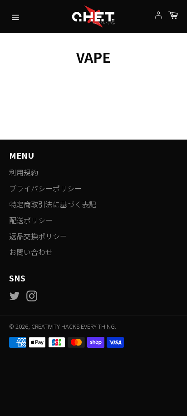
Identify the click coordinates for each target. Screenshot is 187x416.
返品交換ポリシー (38, 236)
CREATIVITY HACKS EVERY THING (73, 326)
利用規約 (23, 172)
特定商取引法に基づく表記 (52, 204)
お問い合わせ (31, 251)
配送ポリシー (31, 220)
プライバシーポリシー (45, 188)
